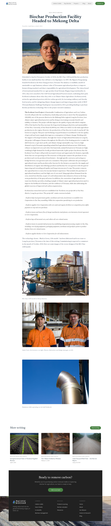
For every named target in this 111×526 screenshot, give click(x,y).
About (89, 3)
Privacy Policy (90, 523)
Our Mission (82, 510)
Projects (76, 3)
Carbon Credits (57, 3)
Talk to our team (55, 490)
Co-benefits (38, 510)
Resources (60, 510)
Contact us (100, 3)
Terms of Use (99, 523)
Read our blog (95, 427)
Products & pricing (62, 504)
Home (81, 504)
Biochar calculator (62, 507)
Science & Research (85, 513)
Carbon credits (39, 504)
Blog (84, 3)
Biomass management (41, 513)
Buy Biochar (67, 3)
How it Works (39, 507)
